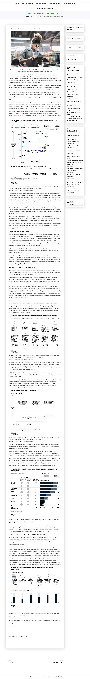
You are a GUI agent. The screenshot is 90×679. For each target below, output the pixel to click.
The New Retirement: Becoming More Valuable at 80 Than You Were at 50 (75, 162)
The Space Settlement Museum (74, 145)
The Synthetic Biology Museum (74, 79)
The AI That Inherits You (73, 70)
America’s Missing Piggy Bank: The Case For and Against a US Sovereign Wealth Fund (74, 118)
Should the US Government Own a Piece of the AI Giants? (75, 189)
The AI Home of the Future (73, 135)
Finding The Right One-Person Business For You (74, 113)
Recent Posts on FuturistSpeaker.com (73, 131)
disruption (20, 636)
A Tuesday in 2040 (71, 105)
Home (17, 3)
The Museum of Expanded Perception (73, 73)
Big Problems (14, 28)
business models (13, 636)
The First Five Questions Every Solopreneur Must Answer (74, 109)
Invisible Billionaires (72, 156)
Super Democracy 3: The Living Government (74, 175)
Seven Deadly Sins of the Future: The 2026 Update (75, 169)
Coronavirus (25, 28)
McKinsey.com (13, 627)
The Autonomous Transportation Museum (73, 140)
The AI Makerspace (72, 89)
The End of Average (72, 98)
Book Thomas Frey (55, 3)
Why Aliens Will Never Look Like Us (74, 102)
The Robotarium (71, 82)
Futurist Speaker (41, 3)
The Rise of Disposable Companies (72, 95)
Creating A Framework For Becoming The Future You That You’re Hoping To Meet (74, 182)
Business (20, 28)
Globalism (31, 28)
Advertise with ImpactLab (45, 8)
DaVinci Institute (69, 3)
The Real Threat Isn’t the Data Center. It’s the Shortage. (74, 85)
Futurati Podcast (27, 3)
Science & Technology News (41, 28)
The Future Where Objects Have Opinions (73, 151)
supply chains (25, 636)
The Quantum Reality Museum (74, 77)
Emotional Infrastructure (73, 91)
